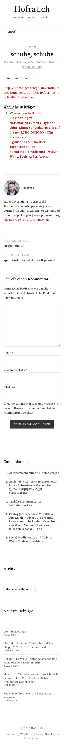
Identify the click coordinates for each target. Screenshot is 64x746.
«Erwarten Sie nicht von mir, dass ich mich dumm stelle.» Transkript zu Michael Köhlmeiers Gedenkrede (31, 678)
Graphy (49, 734)
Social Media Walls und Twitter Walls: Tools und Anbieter (31, 539)
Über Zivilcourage (15, 631)
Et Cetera (32, 47)
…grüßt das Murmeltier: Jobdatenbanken (25, 503)
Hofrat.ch (32, 9)
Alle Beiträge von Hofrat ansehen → (28, 219)
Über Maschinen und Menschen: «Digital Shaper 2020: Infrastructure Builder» (29, 645)
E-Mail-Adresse (15, 369)
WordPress (27, 734)
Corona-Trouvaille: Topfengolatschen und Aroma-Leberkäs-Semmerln (30, 660)
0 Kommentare (32, 66)
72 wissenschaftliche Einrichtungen (34, 473)
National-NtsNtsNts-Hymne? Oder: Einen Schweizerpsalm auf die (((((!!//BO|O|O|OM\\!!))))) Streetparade (33, 487)
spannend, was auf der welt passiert (29, 260)
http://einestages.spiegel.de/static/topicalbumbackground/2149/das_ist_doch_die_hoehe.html (32, 92)
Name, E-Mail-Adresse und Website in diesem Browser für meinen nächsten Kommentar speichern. (31, 408)
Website (9, 386)
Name (8, 352)
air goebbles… (14, 246)
